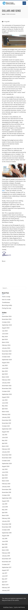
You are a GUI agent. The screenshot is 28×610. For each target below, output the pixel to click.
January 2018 (6, 556)
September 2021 (6, 429)
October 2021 (6, 426)
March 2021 (5, 446)
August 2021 (5, 432)
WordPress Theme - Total (9, 607)
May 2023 (5, 371)
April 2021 (4, 443)
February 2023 (6, 380)
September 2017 (6, 567)
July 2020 (5, 469)
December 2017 (6, 559)
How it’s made (6, 299)
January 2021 (6, 452)
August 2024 (5, 328)
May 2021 (4, 440)
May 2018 (4, 544)
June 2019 (5, 507)
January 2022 (6, 417)
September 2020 (7, 463)
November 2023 (6, 354)
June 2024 (5, 334)
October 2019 (6, 495)
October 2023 (6, 357)
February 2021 (6, 449)
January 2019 (6, 521)
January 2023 (6, 383)
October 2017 (6, 564)
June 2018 (5, 541)
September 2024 (7, 325)
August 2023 (5, 362)
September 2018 (6, 533)
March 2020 (5, 481)
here (3, 190)
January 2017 (6, 590)
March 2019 (5, 515)
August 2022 (5, 397)
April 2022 (5, 409)
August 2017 (5, 570)
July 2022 (4, 400)
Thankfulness (6, 302)
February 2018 (6, 553)
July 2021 (4, 434)
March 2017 (5, 585)
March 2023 (5, 377)
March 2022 (5, 411)
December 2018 (6, 524)
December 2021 (6, 420)
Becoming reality (7, 305)
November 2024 (6, 319)
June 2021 (5, 437)
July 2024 (5, 331)
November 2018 (6, 527)
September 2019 (6, 498)
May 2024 (5, 336)
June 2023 (5, 368)
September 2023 (7, 359)
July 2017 (4, 573)
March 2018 (5, 550)
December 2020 (6, 455)
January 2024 (6, 348)
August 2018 (5, 535)
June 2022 (5, 403)
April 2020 (5, 478)
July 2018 (4, 538)
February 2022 (6, 414)
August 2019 (5, 501)
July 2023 (5, 365)
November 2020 (6, 458)
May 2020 (5, 475)
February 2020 (6, 484)
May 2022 (5, 406)
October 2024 (6, 322)
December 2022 (6, 385)
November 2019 (6, 492)
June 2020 (5, 472)
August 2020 (5, 466)
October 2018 (6, 530)
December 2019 (6, 489)
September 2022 (7, 394)
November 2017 (6, 561)
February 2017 (6, 587)
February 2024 (6, 345)
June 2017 (5, 576)
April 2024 (5, 339)
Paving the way (6, 308)
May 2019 (4, 509)
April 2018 (4, 547)
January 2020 (6, 486)
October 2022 (6, 391)
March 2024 (5, 342)
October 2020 (6, 460)
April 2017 (4, 582)
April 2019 (4, 512)
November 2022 (6, 388)
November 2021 (6, 423)
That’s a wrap (6, 296)
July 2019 (4, 504)
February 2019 (6, 518)
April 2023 (5, 374)
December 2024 (6, 316)
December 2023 (6, 351)
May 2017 (4, 579)
